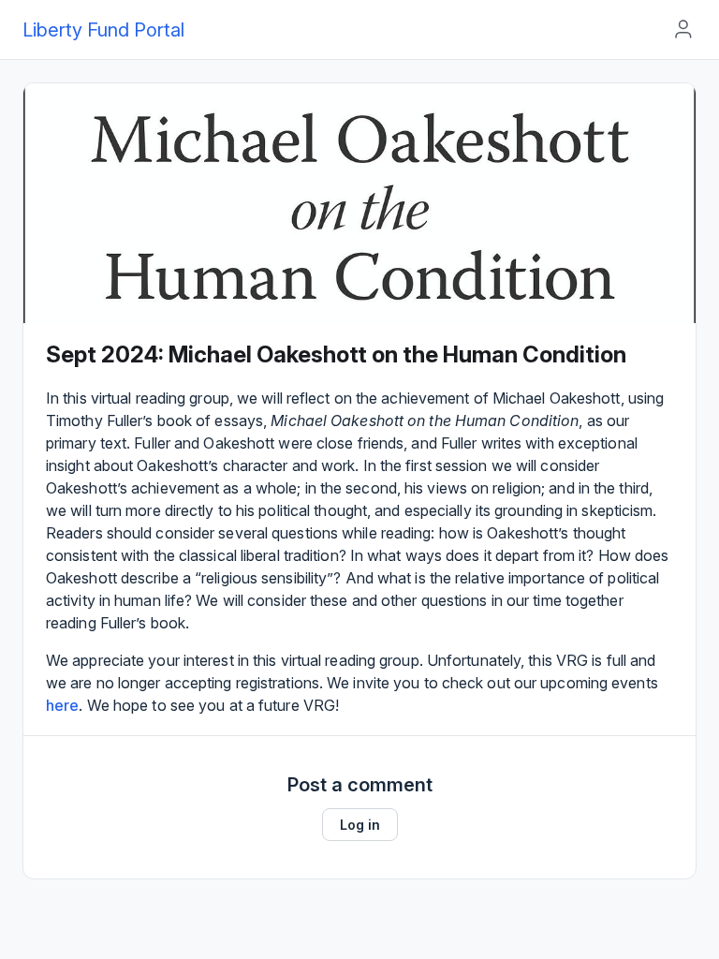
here (62, 705)
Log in (360, 825)
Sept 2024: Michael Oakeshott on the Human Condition (336, 354)
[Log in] (683, 29)
